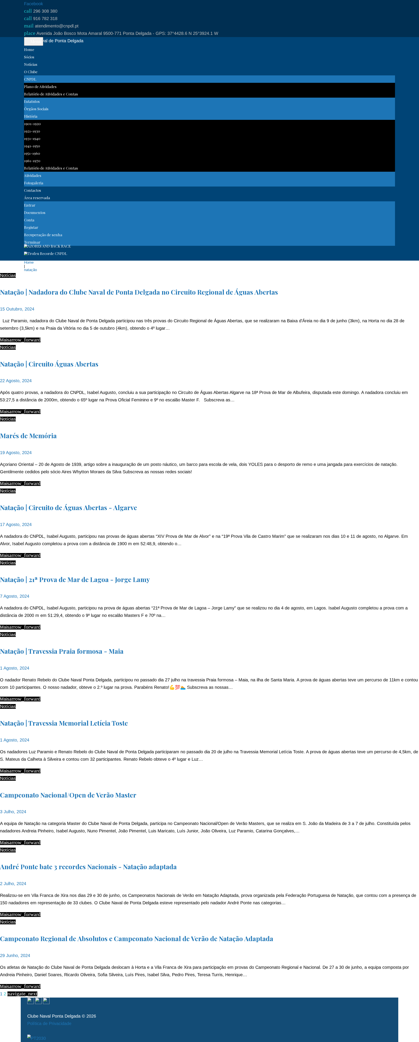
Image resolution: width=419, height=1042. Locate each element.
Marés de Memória (28, 435)
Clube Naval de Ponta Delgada (53, 40)
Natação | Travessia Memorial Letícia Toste (64, 723)
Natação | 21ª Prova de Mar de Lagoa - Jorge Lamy (75, 579)
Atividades (32, 175)
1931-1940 (32, 138)
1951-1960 (32, 153)
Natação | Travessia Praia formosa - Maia (62, 651)
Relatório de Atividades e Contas (51, 94)
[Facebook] (30, 1001)
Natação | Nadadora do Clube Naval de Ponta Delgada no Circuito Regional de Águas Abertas (139, 292)
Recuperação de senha (43, 234)
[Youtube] (46, 1001)
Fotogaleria (33, 182)
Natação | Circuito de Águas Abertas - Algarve (68, 507)
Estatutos (32, 101)
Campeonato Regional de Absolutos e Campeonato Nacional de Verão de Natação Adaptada (136, 938)
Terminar (32, 242)
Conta (29, 219)
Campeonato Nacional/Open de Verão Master (68, 795)
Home (29, 49)
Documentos (34, 212)
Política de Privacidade (49, 1023)
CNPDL (30, 79)
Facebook (33, 3)
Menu (35, 41)
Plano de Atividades (40, 86)
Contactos (32, 190)
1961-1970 (32, 160)
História (30, 116)
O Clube (31, 71)
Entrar (29, 205)
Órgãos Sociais (36, 108)
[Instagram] (38, 1001)
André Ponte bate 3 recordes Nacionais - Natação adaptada (88, 866)
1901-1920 (32, 123)
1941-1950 (32, 145)
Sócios (29, 56)
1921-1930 (32, 131)
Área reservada (37, 197)
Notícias (30, 64)
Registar (31, 227)
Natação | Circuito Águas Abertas (49, 364)
